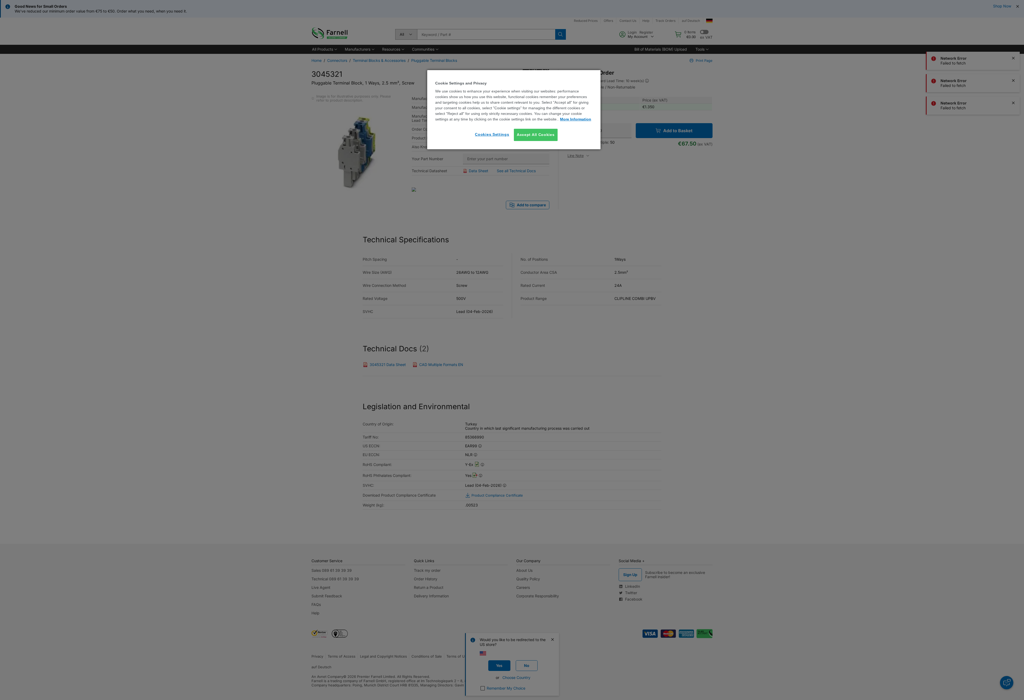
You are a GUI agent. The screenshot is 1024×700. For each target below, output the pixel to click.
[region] (514, 109)
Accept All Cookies (536, 134)
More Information (575, 119)
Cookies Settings (492, 134)
